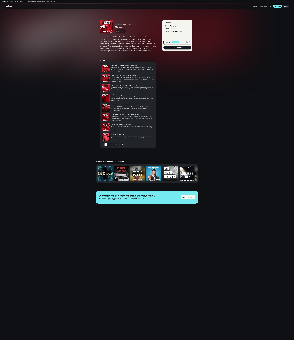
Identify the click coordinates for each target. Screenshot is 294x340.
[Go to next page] (125, 144)
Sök (270, 6)
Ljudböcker (263, 6)
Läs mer (53, 1)
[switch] (188, 42)
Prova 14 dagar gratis (177, 47)
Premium (167, 23)
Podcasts (256, 6)
